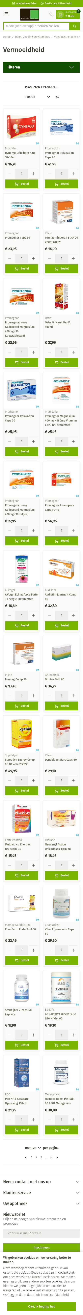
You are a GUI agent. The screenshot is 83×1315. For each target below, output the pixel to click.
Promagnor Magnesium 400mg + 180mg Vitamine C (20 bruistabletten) (61, 420)
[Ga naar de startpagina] (29, 14)
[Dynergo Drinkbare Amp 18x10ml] (21, 127)
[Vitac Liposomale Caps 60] (61, 903)
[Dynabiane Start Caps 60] (61, 734)
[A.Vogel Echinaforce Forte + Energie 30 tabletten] (21, 569)
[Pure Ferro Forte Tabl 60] (21, 903)
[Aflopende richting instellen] (57, 97)
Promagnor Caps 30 (17, 237)
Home (6, 37)
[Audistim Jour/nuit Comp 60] (61, 569)
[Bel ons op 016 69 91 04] (51, 15)
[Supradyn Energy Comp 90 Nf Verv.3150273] (21, 734)
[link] (26, 1157)
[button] (41, 67)
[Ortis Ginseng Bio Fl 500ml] (61, 296)
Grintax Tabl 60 (54, 679)
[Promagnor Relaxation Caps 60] (61, 127)
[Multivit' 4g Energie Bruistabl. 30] (21, 818)
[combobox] (36, 26)
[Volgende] (56, 1157)
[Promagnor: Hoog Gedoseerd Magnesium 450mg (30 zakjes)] (21, 479)
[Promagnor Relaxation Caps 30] (21, 390)
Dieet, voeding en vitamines (32, 37)
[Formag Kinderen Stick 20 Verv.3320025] (61, 212)
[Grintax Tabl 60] (61, 653)
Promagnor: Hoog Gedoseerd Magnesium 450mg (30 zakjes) (20, 510)
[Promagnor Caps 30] (21, 212)
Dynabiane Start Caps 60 (61, 759)
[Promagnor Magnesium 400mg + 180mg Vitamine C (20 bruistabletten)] (61, 390)
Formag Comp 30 (16, 679)
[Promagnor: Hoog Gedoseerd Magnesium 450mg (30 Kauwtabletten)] (21, 296)
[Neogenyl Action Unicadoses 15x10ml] (61, 818)
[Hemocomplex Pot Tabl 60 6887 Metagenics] (61, 1073)
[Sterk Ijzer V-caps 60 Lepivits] (21, 988)
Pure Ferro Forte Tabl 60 (20, 929)
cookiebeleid (59, 1295)
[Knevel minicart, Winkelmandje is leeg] (60, 14)
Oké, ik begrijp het (41, 1306)
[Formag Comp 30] (21, 653)
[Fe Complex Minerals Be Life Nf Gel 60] (61, 988)
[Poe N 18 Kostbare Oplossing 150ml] (21, 1073)
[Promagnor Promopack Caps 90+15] (61, 479)
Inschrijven (42, 1247)
